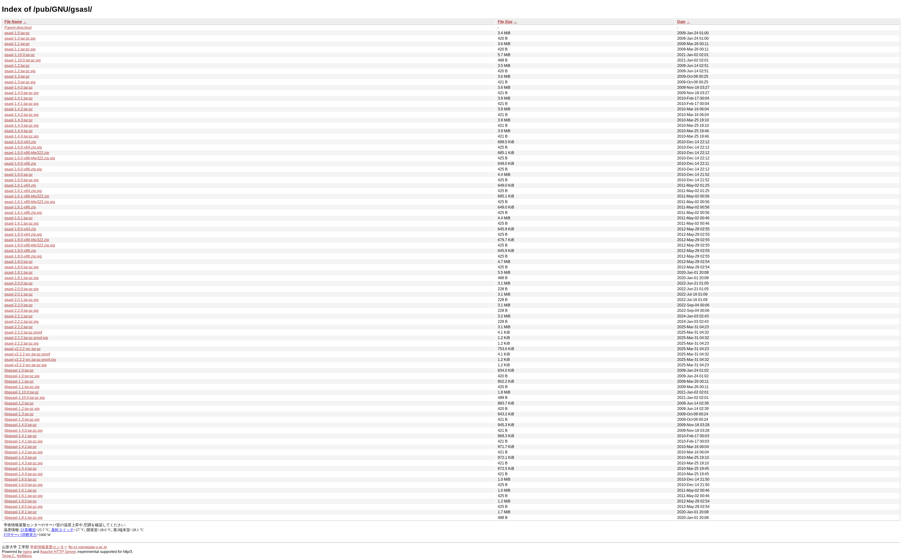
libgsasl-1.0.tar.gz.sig (21, 376)
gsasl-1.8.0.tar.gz (18, 262)
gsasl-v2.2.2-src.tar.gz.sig (25, 365)
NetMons (24, 556)
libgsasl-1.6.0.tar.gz (20, 479)
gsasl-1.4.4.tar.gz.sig (21, 136)
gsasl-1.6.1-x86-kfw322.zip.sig (29, 202)
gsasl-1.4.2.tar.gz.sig (21, 115)
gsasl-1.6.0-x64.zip (20, 142)
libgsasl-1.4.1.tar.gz (20, 436)
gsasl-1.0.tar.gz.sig (19, 38)
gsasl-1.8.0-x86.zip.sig (23, 256)
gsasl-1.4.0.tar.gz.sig (21, 93)
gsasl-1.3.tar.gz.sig (19, 82)
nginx (27, 552)
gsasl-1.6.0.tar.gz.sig (21, 180)
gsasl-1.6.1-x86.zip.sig (23, 213)
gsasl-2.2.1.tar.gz (18, 316)
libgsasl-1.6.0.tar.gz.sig (23, 485)
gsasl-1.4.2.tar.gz (18, 109)
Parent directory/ (18, 28)
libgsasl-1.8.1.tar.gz (20, 512)
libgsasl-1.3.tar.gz (19, 414)
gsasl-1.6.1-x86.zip (20, 207)
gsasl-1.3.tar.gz (17, 76)
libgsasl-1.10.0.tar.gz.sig (24, 398)
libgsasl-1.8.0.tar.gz (20, 501)
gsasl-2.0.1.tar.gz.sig (21, 300)
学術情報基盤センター (49, 547)
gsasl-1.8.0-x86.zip (20, 251)
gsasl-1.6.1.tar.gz (18, 218)
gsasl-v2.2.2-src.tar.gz (22, 349)
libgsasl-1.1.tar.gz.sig (21, 387)
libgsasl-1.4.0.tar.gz (20, 425)
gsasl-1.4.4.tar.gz (18, 131)
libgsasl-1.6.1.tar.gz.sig (23, 496)
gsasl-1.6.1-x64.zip (20, 185)
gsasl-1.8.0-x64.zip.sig (23, 234)
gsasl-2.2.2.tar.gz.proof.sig (26, 338)
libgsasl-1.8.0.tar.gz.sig (23, 507)
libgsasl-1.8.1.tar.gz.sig (23, 518)
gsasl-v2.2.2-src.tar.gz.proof (27, 354)
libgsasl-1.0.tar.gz (19, 370)
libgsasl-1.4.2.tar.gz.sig (23, 452)
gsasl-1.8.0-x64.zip (20, 229)
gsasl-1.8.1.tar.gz (18, 272)
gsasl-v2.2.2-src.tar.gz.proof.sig (30, 360)
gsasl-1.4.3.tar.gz (18, 120)
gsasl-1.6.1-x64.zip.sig (23, 191)
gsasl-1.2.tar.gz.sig (19, 71)
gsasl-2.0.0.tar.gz (18, 283)
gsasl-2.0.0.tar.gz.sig (21, 289)
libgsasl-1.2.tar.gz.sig (21, 409)
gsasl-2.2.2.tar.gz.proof (23, 332)
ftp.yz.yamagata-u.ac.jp (88, 547)
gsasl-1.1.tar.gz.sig (19, 49)
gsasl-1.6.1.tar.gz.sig (21, 223)
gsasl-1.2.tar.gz (17, 66)
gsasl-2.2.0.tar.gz (18, 305)
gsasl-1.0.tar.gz (17, 33)
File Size (505, 22)
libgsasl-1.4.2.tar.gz (20, 447)
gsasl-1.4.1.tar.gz (18, 98)
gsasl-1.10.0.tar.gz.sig (22, 60)
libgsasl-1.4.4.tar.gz (20, 469)
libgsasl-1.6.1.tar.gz (20, 490)
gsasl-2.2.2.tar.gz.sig (21, 343)
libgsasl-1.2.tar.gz (19, 403)
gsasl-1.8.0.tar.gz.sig (21, 267)
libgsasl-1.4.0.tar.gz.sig (23, 431)
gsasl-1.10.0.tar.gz (19, 55)
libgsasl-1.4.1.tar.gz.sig (23, 441)
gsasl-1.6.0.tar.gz (18, 175)
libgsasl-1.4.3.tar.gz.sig (23, 463)
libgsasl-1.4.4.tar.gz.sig (23, 474)
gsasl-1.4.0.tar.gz (18, 87)
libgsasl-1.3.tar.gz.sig (21, 419)
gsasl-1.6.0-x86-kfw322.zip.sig (29, 158)
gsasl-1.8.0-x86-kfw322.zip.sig (29, 245)
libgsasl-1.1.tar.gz (19, 381)
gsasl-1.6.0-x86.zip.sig (23, 169)
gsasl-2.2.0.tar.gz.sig (21, 311)
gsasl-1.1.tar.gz (17, 44)
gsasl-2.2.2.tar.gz (18, 327)
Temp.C (8, 556)
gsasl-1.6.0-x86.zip (20, 164)
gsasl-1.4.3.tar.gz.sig (21, 125)
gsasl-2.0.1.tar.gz (18, 294)
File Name (13, 22)
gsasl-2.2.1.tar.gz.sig (21, 322)
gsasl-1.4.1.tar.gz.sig (21, 104)
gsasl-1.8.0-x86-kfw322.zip (26, 240)
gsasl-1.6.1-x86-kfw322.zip (26, 196)
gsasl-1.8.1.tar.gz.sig (21, 278)
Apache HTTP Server (58, 552)
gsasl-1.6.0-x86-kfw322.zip (26, 153)
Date (681, 22)
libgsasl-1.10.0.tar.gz (21, 392)
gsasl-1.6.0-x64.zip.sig (23, 147)
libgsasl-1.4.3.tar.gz (20, 458)
